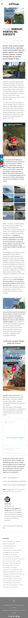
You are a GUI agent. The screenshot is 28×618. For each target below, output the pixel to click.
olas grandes (13, 567)
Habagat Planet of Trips (12, 489)
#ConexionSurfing (7, 541)
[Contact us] (1, 165)
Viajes (21, 40)
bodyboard (12, 543)
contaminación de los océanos (11, 552)
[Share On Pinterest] (1, 162)
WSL (17, 587)
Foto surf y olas (20, 559)
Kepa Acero (6, 563)
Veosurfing (12, 587)
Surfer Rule (5, 42)
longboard (12, 563)
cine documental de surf (9, 546)
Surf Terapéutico (13, 584)
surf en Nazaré (16, 582)
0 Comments (12, 42)
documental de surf (8, 556)
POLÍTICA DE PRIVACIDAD (14, 610)
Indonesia (5, 165)
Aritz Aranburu (16, 541)
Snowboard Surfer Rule (15, 574)
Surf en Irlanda (7, 580)
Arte (14, 40)
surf (8, 491)
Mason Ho (18, 563)
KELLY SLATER (16, 561)
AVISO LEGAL (5, 610)
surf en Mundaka (7, 582)
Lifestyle (17, 40)
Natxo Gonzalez (14, 565)
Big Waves (5, 543)
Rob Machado (15, 569)
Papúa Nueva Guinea (11, 161)
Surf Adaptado (6, 576)
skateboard (6, 572)
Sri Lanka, (8, 163)
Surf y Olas (6, 587)
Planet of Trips (14, 59)
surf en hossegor (7, 578)
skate (20, 569)
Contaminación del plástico (10, 554)
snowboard (6, 574)
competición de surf (8, 548)
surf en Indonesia (17, 578)
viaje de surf (17, 491)
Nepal (8, 167)
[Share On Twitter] (1, 159)
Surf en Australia (15, 576)
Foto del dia (6, 559)
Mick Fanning (6, 565)
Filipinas (5, 173)
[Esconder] (0, 168)
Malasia (14, 163)
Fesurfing (16, 556)
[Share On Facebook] (1, 156)
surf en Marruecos (16, 580)
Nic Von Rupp (6, 567)
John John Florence (8, 561)
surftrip (21, 584)
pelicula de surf (7, 569)
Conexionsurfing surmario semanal (12, 550)
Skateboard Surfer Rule (15, 572)
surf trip (11, 491)
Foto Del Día (13, 559)
